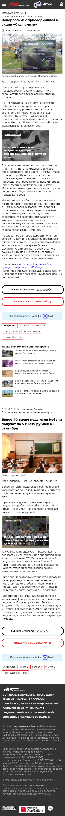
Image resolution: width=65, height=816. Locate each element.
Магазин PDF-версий (31, 699)
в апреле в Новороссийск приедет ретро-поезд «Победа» (26, 266)
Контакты (37, 708)
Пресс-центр (45, 694)
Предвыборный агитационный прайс (29, 712)
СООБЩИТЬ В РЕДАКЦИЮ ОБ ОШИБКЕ (26, 717)
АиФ (23, 475)
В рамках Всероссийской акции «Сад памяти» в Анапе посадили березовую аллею (37, 382)
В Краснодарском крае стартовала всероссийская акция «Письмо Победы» (35, 372)
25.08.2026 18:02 (10, 409)
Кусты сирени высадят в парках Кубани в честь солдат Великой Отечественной (35, 362)
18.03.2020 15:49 (10, 12)
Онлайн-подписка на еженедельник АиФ (31, 703)
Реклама (8, 699)
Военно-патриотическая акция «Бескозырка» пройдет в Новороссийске (37, 392)
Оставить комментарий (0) (32, 301)
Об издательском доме (19, 694)
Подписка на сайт (15, 708)
